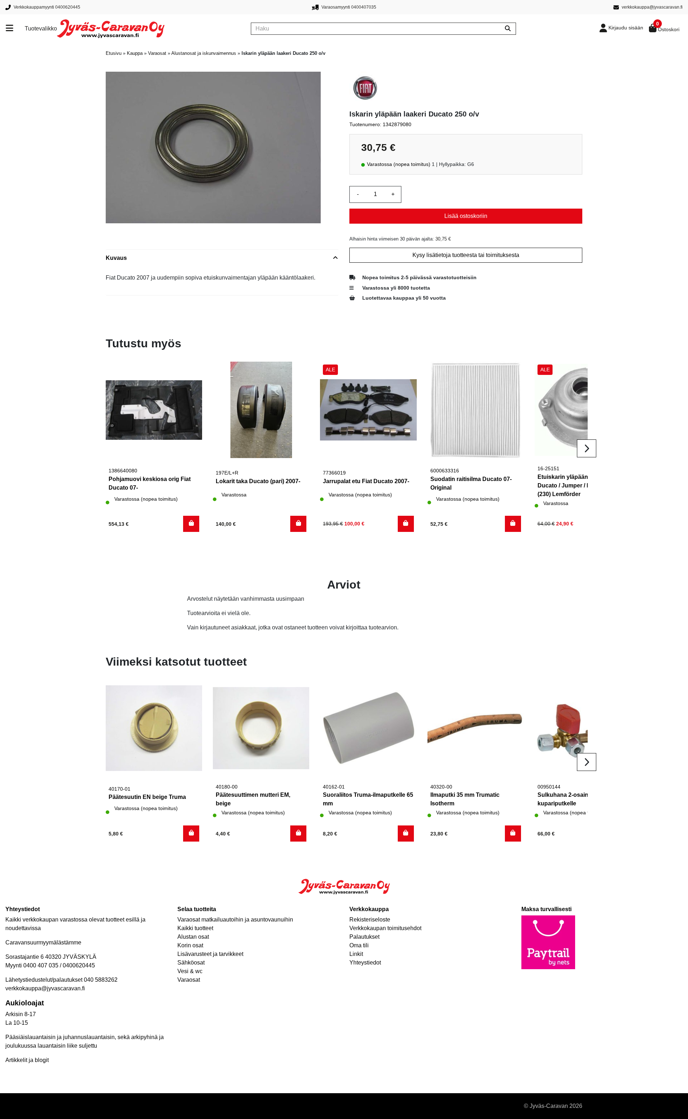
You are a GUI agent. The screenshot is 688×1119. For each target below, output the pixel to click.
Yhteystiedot (365, 963)
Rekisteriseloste (369, 919)
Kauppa (135, 53)
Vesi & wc (189, 971)
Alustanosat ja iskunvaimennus (203, 53)
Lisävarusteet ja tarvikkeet (210, 954)
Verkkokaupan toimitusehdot (385, 928)
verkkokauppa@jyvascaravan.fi (45, 988)
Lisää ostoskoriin (465, 216)
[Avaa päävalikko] (15, 29)
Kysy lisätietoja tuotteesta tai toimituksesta (465, 255)
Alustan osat (193, 937)
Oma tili (359, 945)
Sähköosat (191, 963)
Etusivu (113, 53)
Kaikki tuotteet (195, 928)
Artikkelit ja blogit (27, 1060)
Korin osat (190, 945)
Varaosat (157, 53)
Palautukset (364, 937)
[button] (191, 524)
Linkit (356, 954)
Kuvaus (116, 258)
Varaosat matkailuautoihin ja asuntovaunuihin (235, 919)
